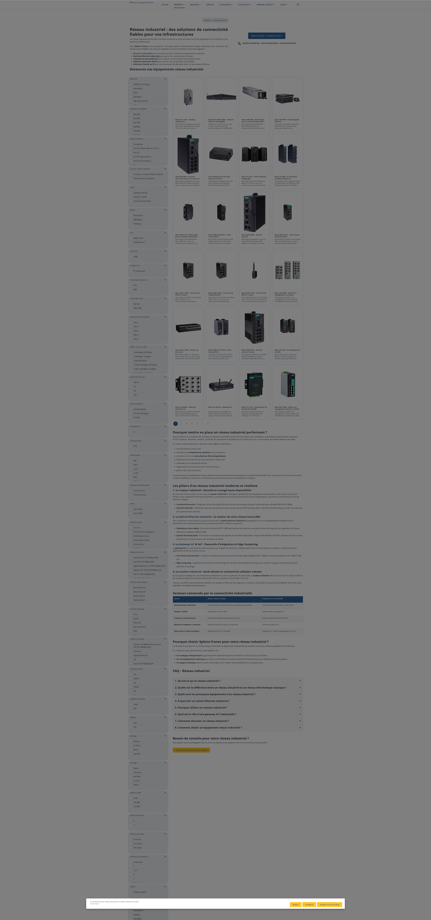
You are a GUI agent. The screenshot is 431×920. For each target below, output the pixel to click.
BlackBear (137, 97)
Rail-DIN (136, 754)
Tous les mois (139, 490)
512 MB (136, 806)
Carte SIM (133, 251)
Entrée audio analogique (143, 532)
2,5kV (135, 704)
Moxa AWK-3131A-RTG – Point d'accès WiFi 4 (219, 351)
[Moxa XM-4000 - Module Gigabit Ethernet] (287, 97)
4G (134, 691)
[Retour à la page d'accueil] (141, 4)
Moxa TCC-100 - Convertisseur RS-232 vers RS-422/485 (254, 408)
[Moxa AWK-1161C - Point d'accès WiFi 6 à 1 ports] (254, 270)
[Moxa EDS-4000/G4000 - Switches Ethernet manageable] (221, 97)
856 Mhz (137, 114)
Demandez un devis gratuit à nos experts (191, 750)
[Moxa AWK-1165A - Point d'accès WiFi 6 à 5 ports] (188, 270)
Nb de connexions (137, 815)
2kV (134, 708)
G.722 (135, 473)
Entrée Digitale (139, 409)
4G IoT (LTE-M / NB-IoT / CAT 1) (146, 148)
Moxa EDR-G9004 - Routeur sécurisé (252, 236)
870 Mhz (137, 131)
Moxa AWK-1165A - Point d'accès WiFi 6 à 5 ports (187, 294)
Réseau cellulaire (136, 139)
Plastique (137, 224)
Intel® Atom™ (139, 242)
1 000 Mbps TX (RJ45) (142, 356)
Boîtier (132, 210)
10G (135, 395)
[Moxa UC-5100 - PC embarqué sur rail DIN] (287, 327)
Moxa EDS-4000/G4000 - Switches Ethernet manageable (221, 121)
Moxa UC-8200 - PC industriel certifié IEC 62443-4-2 (286, 178)
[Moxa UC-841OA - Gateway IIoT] (221, 384)
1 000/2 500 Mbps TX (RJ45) (144, 369)
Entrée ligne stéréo (141, 540)
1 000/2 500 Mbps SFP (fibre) (145, 365)
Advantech (137, 88)
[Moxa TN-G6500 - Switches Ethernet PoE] (188, 384)
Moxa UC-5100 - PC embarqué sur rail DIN (287, 351)
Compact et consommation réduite (148, 174)
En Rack (136, 745)
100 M (136, 382)
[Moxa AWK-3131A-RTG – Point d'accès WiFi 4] (221, 327)
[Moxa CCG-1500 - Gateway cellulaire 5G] (188, 97)
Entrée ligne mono (141, 536)
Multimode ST (139, 600)
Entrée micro (138, 544)
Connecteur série (136, 298)
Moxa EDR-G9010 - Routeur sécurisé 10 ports (252, 351)
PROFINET (276, 535)
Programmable (139, 892)
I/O (134, 659)
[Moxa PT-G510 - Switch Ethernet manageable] (254, 154)
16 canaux (137, 843)
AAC (135, 460)
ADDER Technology (141, 84)
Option (132, 887)
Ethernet (137, 622)
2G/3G (136, 678)
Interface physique (137, 609)
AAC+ (135, 465)
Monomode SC (139, 587)
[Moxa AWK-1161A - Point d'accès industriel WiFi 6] (287, 212)
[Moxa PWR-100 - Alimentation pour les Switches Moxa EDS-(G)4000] (188, 212)
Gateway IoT (187, 544)
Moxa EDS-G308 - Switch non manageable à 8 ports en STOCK (287, 408)
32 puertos (138, 862)
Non (135, 723)
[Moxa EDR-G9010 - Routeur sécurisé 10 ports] (254, 327)
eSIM (135, 256)
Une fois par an (139, 495)
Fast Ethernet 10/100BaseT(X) (145, 557)
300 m (136, 339)
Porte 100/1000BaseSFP (143, 663)
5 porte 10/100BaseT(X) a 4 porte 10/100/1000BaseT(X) (147, 645)
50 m (135, 322)
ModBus (136, 914)
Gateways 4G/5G (140, 193)
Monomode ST (139, 592)
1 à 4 (135, 870)
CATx (135, 614)
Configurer (309, 904)
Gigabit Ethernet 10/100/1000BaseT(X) (149, 566)
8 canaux (137, 839)
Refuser (296, 904)
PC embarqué (139, 271)
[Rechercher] (298, 4)
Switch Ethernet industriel (195, 516)
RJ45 (135, 289)
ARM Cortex (138, 238)
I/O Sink (136, 417)
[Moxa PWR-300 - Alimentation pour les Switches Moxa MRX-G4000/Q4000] (254, 97)
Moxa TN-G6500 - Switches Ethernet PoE (185, 408)
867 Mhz (137, 122)
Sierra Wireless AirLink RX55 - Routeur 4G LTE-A (219, 178)
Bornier (136, 304)
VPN (135, 446)
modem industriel (190, 571)
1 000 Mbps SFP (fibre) (142, 352)
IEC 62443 (292, 631)
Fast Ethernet (135, 426)
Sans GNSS (138, 513)
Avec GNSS (138, 509)
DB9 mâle (137, 308)
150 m (136, 330)
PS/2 (135, 631)
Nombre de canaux (137, 834)
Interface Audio (136, 522)
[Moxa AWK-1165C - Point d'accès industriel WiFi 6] (221, 270)
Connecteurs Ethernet (138, 280)
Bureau (136, 741)
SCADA (176, 439)
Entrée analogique (141, 413)
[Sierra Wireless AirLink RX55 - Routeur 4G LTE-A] (221, 154)
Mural (135, 749)
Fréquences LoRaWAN (138, 109)
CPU (131, 233)
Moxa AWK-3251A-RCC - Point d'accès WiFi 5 (219, 236)
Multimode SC (139, 596)
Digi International (140, 101)
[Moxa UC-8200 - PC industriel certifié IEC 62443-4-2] (287, 154)
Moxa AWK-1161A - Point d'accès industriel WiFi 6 (287, 236)
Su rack (136, 780)
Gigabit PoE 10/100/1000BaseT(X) (147, 570)
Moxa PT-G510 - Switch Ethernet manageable (254, 178)
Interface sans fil (136, 669)
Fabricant (133, 79)
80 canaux (137, 847)
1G (134, 386)
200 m (136, 335)
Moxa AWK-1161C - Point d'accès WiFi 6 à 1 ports (254, 294)
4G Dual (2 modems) (142, 161)
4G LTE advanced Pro (142, 156)
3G (134, 682)
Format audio (135, 455)
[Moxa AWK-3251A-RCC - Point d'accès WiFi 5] (221, 212)
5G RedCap (138, 144)
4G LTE (136, 152)
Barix (135, 92)
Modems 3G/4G (140, 197)
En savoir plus (94, 904)
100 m (136, 326)
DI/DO (136, 618)
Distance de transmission (139, 317)
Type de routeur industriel (140, 169)
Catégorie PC (135, 265)
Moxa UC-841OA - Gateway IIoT (220, 407)
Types (132, 187)
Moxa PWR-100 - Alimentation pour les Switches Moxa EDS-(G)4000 (186, 236)
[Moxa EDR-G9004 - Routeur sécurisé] (254, 212)
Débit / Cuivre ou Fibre (138, 347)
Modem (133, 717)
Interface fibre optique (138, 582)
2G (134, 390)
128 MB (136, 802)
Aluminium (138, 215)
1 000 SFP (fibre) (140, 360)
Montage (133, 736)
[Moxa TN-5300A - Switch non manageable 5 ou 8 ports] (287, 270)
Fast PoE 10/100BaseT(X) (143, 562)
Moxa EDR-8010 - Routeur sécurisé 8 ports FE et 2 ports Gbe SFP (188, 178)
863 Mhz (137, 118)
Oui (134, 727)
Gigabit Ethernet (140, 655)
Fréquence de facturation (139, 485)
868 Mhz (137, 127)
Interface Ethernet (137, 552)
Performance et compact (144, 178)
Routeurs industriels (142, 201)
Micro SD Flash (139, 627)
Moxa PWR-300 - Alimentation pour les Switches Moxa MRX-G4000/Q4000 (253, 121)
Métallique (137, 219)
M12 (135, 285)
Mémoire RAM (135, 793)
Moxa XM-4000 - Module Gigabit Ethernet (287, 121)
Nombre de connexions (139, 857)
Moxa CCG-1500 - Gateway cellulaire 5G (185, 121)
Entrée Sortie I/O (136, 404)
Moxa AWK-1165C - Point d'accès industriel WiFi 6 (220, 294)
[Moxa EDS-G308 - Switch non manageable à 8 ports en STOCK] (287, 384)
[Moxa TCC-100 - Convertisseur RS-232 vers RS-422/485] (254, 384)
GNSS (132, 504)
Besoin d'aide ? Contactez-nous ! (267, 35)
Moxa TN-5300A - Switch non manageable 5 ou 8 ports (286, 294)
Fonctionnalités (136, 441)
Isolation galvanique (137, 699)
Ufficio (136, 785)
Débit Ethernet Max (137, 377)
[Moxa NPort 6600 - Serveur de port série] (188, 327)
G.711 (135, 469)
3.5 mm (136, 527)
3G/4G (136, 687)
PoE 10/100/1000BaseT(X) (144, 574)
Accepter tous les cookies (329, 904)
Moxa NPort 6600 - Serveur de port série (186, 351)
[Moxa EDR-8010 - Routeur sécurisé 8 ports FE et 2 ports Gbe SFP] (188, 154)
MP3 (135, 477)
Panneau (137, 772)
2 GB (135, 798)
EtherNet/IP (138, 910)
